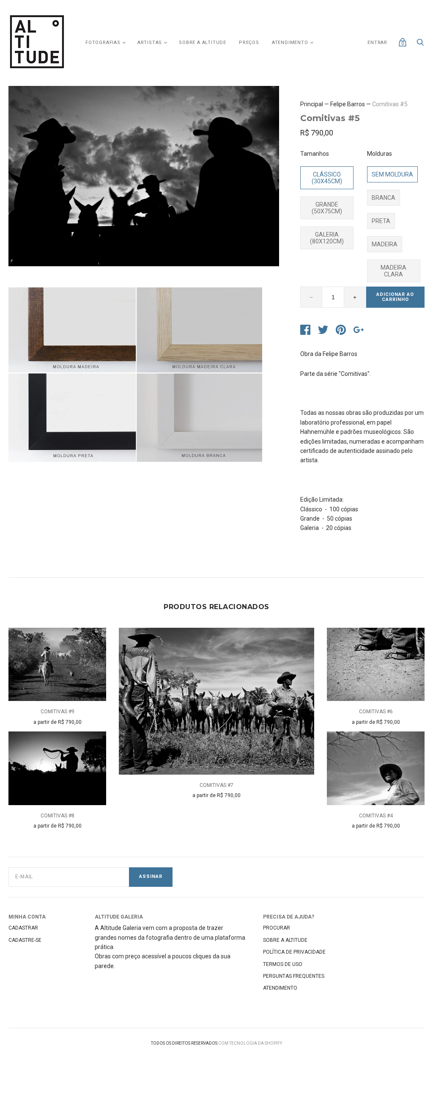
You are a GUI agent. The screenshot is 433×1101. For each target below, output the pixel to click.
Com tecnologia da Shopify (250, 1043)
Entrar (377, 42)
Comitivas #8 (57, 816)
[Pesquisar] (420, 44)
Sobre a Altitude (202, 42)
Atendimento (290, 42)
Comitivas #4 (376, 816)
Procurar (276, 928)
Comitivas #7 (216, 785)
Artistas (149, 42)
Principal (311, 104)
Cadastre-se (24, 940)
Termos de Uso (282, 964)
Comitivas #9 (57, 712)
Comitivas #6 (376, 712)
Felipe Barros (347, 104)
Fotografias (103, 42)
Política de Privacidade (294, 952)
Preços (249, 42)
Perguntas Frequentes (293, 976)
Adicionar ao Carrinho (395, 297)
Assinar (150, 876)
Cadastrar (23, 928)
